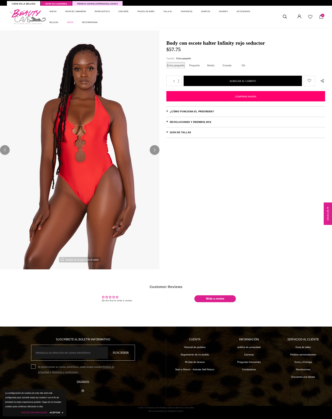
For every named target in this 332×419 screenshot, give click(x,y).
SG (243, 65)
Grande (227, 65)
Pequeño (194, 65)
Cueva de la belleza (23, 4)
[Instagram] (83, 390)
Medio (211, 65)
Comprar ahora (245, 96)
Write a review (215, 298)
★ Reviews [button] (327, 213)
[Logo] (28, 17)
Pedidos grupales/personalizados (97, 4)
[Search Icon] (286, 17)
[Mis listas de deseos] (310, 18)
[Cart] (321, 17)
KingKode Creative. (176, 411)
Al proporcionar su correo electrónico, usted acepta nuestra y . (76, 369)
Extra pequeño (176, 65)
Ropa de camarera (56, 4)
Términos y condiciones (65, 372)
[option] (79, 149)
